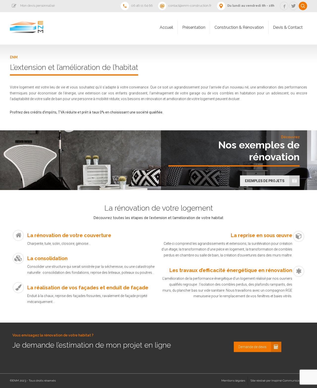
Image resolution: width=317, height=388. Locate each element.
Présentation (193, 27)
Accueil (166, 27)
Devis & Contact (288, 27)
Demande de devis (252, 347)
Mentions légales (233, 380)
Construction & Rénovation (239, 27)
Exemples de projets (264, 181)
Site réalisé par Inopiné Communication (277, 380)
